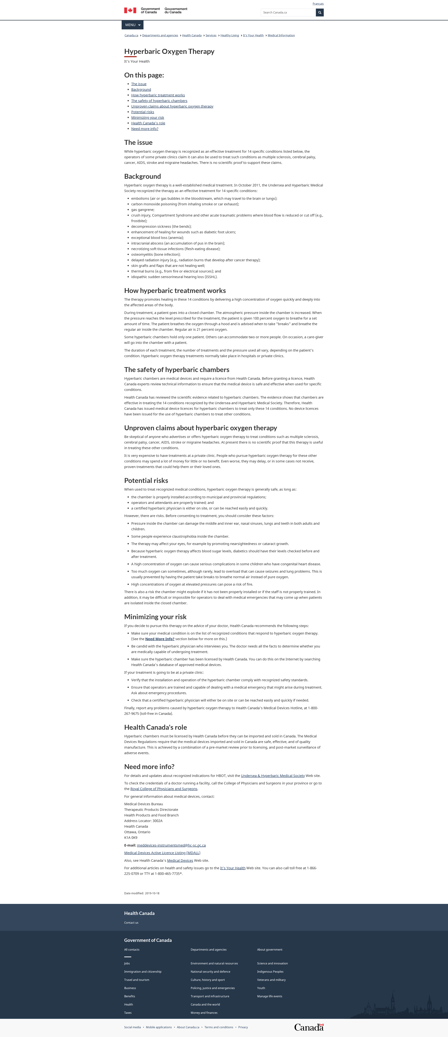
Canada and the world (205, 1004)
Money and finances (204, 1013)
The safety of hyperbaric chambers (159, 100)
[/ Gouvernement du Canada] (155, 11)
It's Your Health (253, 35)
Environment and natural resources (214, 963)
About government (269, 949)
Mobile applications (159, 1027)
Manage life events (269, 996)
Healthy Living (229, 35)
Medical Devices (180, 860)
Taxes (128, 1013)
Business (130, 988)
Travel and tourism (136, 980)
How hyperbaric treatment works (158, 95)
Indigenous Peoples (270, 972)
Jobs (127, 963)
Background (141, 89)
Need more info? (144, 128)
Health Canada (192, 35)
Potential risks (142, 111)
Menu (130, 24)
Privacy (243, 1027)
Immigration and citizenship (143, 972)
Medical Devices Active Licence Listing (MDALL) (162, 852)
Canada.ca (131, 35)
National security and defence (210, 972)
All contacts (131, 949)
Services (211, 35)
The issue (138, 84)
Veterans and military (271, 980)
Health (128, 1004)
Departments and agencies (160, 35)
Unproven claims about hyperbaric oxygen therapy (172, 106)
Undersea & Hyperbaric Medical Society (273, 775)
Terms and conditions (219, 1027)
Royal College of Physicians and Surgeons (163, 788)
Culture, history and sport (208, 980)
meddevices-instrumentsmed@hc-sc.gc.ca (171, 845)
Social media (132, 1027)
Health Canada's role (148, 123)
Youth (261, 988)
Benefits (129, 996)
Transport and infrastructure (210, 996)
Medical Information (281, 35)
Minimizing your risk (147, 117)
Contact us (131, 923)
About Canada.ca (188, 1027)
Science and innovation (272, 963)
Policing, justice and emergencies (213, 988)
